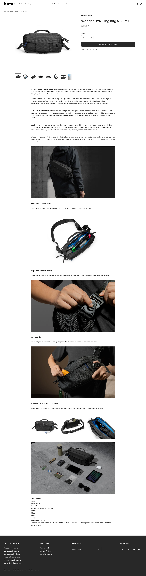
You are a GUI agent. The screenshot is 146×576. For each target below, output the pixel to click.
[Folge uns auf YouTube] (139, 549)
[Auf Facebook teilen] (87, 49)
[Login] (141, 4)
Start (5, 11)
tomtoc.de (86, 15)
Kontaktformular (46, 554)
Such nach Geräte (43, 4)
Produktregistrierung (11, 548)
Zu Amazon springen (108, 44)
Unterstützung (57, 4)
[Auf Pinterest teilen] (90, 49)
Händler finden (45, 551)
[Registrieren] (98, 549)
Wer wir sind (44, 548)
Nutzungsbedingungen (12, 557)
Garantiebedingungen (11, 551)
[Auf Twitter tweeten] (93, 49)
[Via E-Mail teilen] (97, 49)
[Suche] (137, 4)
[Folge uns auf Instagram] (134, 549)
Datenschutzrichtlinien (12, 554)
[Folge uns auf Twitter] (128, 549)
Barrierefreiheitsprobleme (13, 563)
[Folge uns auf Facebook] (123, 549)
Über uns (69, 4)
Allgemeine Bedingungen (12, 560)
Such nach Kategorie (26, 4)
